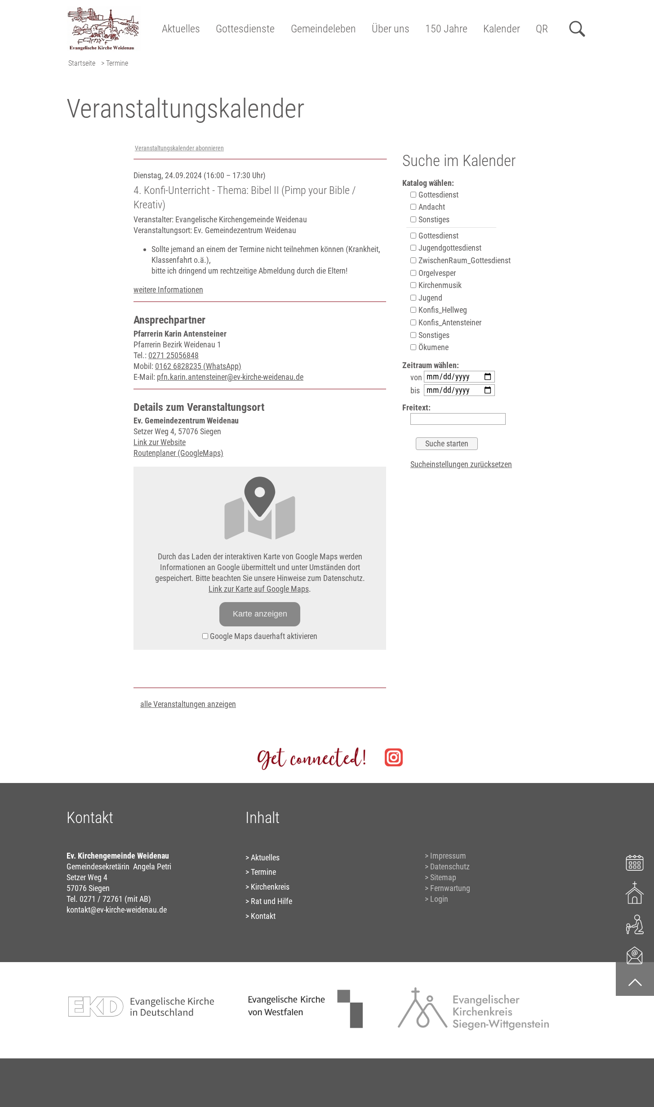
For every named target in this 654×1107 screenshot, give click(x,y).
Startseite (81, 63)
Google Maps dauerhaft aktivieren (262, 636)
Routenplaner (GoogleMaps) (178, 453)
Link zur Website (159, 442)
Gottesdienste (245, 28)
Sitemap (443, 877)
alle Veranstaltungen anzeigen (188, 704)
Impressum (448, 855)
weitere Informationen (168, 289)
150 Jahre (446, 28)
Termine (263, 872)
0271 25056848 (173, 355)
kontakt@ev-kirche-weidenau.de (117, 909)
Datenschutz (450, 866)
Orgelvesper (436, 273)
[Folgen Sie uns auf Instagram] (394, 757)
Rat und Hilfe (271, 901)
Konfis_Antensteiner (449, 322)
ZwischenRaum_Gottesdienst (464, 260)
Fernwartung (450, 888)
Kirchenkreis (270, 886)
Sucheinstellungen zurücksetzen (461, 464)
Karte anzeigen (260, 613)
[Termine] (635, 861)
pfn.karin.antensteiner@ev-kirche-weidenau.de (230, 377)
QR (542, 28)
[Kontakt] (635, 954)
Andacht (431, 207)
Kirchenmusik (439, 285)
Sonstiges (433, 219)
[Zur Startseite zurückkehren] (104, 11)
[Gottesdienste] (635, 892)
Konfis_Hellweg (442, 310)
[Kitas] (635, 923)
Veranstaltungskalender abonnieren (179, 148)
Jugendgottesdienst (449, 247)
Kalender (501, 28)
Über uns (390, 28)
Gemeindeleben (323, 28)
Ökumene (433, 347)
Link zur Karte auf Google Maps (259, 589)
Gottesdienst (437, 194)
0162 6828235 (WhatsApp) (198, 366)
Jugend (429, 297)
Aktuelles (181, 28)
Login (439, 899)
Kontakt (263, 916)
